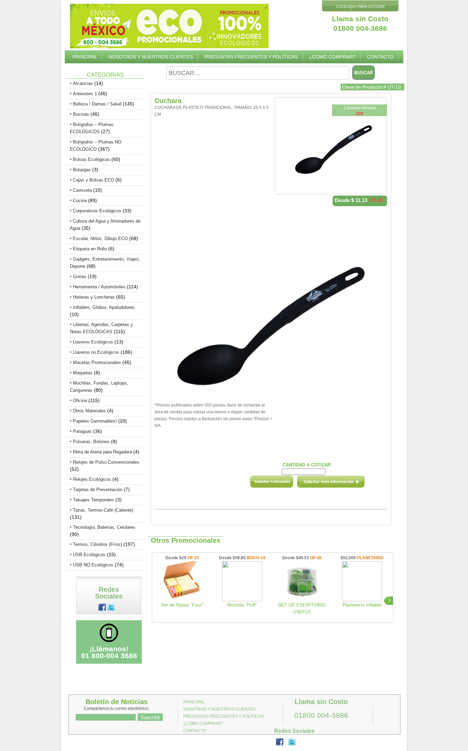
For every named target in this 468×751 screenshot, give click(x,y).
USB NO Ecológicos (93, 564)
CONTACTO (380, 57)
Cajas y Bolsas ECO (93, 180)
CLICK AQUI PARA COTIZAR (360, 6)
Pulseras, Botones (91, 441)
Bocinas (81, 114)
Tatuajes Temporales (93, 499)
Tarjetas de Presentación (97, 489)
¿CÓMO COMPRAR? (332, 57)
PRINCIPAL (85, 57)
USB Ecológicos (89, 554)
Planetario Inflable (362, 605)
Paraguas (82, 431)
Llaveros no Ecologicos (96, 352)
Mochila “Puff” (242, 605)
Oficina (80, 400)
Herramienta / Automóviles (99, 286)
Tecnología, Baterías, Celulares (104, 527)
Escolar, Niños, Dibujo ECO (100, 238)
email (340, 484)
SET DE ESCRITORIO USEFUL (302, 608)
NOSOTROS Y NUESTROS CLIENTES (151, 57)
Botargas (82, 169)
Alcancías (83, 83)
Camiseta (82, 190)
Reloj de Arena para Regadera (102, 451)
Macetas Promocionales (97, 362)
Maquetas (83, 372)
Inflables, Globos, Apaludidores (104, 307)
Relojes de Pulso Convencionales (106, 462)
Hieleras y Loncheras (94, 297)
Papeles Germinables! (95, 421)
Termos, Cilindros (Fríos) (97, 544)
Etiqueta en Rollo (90, 248)
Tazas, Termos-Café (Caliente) (103, 510)
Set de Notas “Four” (182, 605)
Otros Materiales (89, 410)
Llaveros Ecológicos (93, 342)
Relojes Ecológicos (92, 479)
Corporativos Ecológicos (97, 210)
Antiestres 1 (85, 93)
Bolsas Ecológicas (91, 159)
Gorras (79, 276)
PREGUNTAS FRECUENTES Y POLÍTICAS (251, 57)
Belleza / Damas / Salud (97, 104)
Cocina (80, 200)
